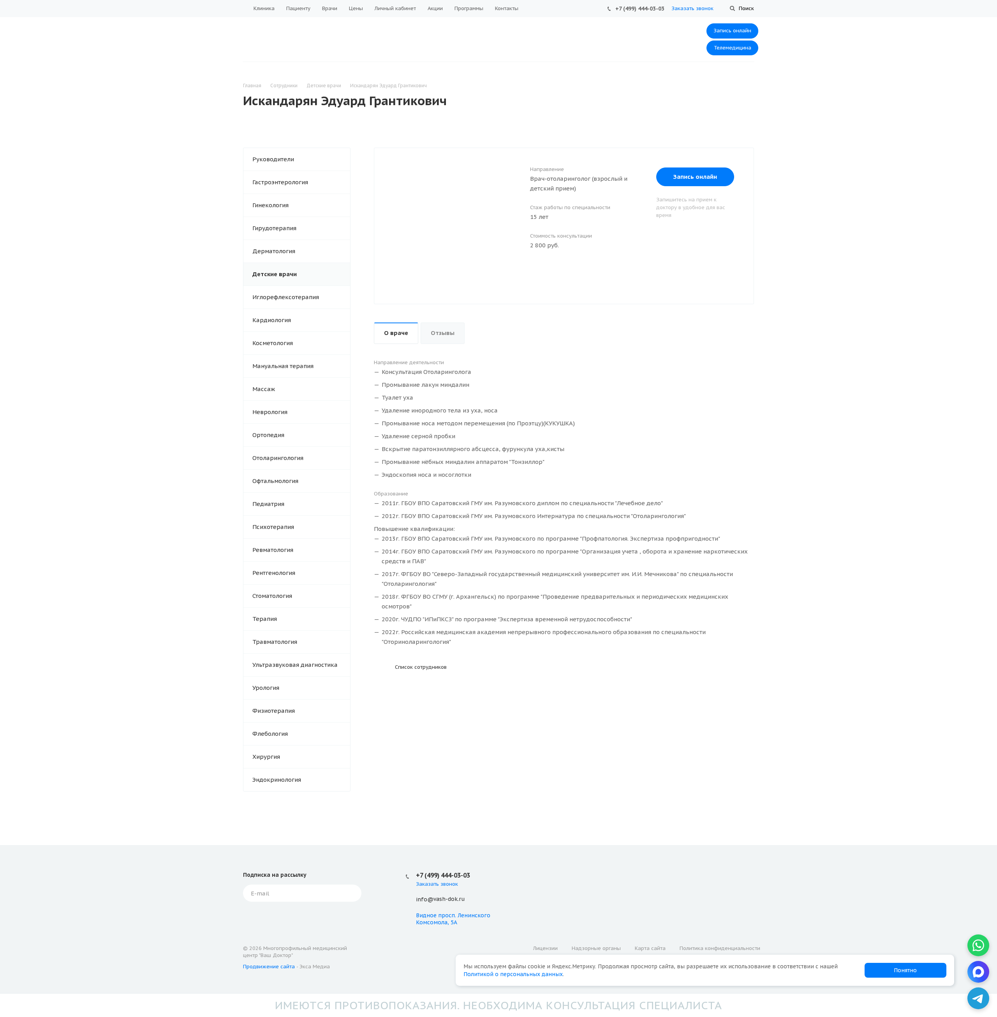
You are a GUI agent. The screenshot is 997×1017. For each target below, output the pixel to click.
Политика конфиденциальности (720, 948)
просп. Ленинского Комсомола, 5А (453, 919)
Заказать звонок (692, 8)
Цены (356, 8)
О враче (396, 333)
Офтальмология (275, 481)
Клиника (264, 8)
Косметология (272, 343)
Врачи (329, 8)
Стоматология (272, 595)
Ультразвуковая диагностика (295, 664)
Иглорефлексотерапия (285, 297)
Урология (265, 687)
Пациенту (298, 8)
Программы (468, 8)
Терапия (264, 618)
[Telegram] (978, 998)
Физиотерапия (273, 710)
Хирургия (266, 756)
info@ (424, 899)
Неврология (269, 412)
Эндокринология (276, 779)
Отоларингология (277, 458)
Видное (426, 915)
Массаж (263, 389)
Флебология (270, 733)
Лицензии (545, 948)
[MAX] (978, 972)
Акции (435, 8)
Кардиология (271, 320)
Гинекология (270, 205)
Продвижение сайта (269, 966)
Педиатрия (268, 504)
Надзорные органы (596, 948)
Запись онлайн (732, 30)
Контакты (506, 8)
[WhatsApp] (978, 945)
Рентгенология (273, 572)
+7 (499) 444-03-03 (639, 8)
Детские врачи (274, 274)
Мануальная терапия (283, 366)
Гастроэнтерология (280, 182)
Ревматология (272, 549)
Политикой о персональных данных (513, 974)
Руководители (273, 159)
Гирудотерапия (274, 228)
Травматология (274, 641)
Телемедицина (732, 47)
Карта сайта (650, 948)
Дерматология (273, 251)
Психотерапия (273, 527)
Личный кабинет (395, 8)
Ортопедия (268, 435)
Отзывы (442, 333)
